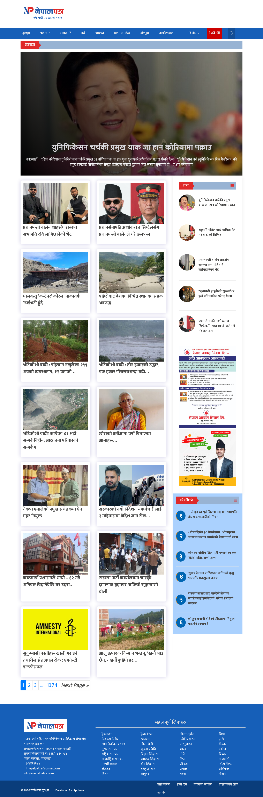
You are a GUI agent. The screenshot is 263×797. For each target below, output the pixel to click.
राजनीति (65, 33)
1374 (52, 685)
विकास (223, 754)
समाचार (44, 33)
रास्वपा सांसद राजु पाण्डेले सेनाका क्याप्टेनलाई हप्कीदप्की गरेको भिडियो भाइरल (210, 598)
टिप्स (182, 759)
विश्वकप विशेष (110, 739)
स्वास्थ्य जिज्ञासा (150, 759)
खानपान (145, 739)
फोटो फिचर (226, 764)
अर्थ (83, 33)
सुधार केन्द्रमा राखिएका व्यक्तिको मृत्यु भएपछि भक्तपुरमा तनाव (211, 575)
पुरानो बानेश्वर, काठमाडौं (37, 758)
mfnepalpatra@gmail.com (42, 768)
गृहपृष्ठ (26, 33)
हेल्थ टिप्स (146, 734)
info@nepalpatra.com (39, 773)
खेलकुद (145, 33)
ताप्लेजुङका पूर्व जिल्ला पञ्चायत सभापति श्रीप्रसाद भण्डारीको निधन (212, 514)
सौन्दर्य (184, 764)
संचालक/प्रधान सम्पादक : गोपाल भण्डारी (47, 749)
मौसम (222, 774)
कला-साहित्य (121, 33)
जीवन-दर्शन (187, 734)
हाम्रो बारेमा (163, 784)
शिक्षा (222, 734)
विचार (105, 774)
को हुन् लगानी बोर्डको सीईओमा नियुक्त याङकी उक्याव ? (211, 621)
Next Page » (75, 685)
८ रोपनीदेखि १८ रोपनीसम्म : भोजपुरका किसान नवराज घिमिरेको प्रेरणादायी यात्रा (213, 535)
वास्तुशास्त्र (186, 744)
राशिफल (224, 769)
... (41, 685)
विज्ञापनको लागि (228, 784)
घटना (183, 774)
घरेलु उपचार (148, 769)
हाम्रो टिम (182, 784)
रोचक (222, 744)
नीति (182, 754)
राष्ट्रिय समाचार (110, 754)
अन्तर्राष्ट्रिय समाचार (113, 759)
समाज (183, 769)
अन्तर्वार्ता (224, 759)
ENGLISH (214, 33)
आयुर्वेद (145, 774)
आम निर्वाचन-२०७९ (113, 744)
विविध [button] (192, 33)
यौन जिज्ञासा (148, 764)
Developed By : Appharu (69, 790)
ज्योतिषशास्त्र (187, 739)
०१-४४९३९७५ (32, 763)
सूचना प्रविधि (148, 749)
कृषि (221, 739)
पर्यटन (222, 749)
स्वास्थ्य (99, 33)
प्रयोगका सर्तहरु (203, 784)
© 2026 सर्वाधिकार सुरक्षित (35, 790)
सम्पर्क (161, 793)
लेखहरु (106, 769)
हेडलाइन (107, 734)
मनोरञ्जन (166, 33)
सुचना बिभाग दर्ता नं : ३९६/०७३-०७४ (45, 753)
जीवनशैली (147, 744)
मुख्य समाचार (110, 749)
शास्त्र (183, 749)
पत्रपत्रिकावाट (109, 764)
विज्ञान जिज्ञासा (149, 754)
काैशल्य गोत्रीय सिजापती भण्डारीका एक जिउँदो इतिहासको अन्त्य (212, 555)
